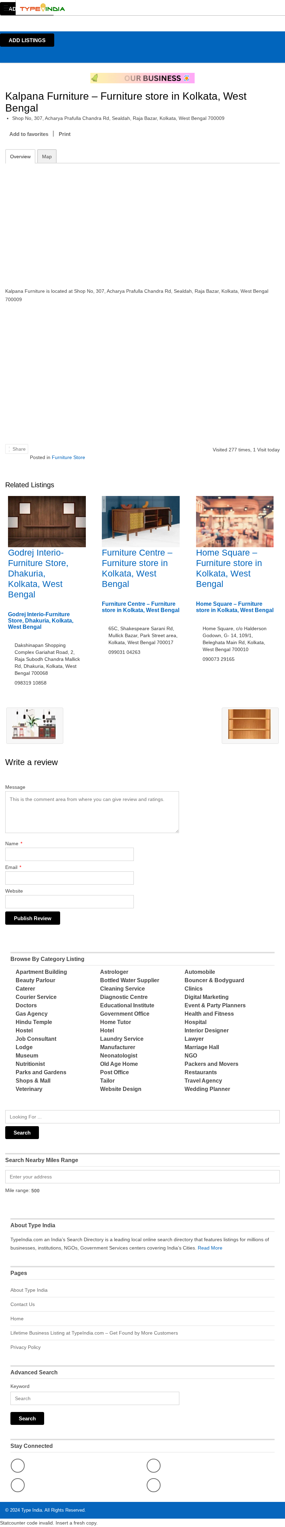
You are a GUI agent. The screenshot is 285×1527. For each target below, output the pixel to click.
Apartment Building (41, 972)
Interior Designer (207, 1030)
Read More (210, 1248)
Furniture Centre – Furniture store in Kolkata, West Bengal (140, 607)
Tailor (107, 1081)
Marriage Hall (202, 1047)
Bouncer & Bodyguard (214, 980)
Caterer (25, 989)
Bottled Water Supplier (129, 980)
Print (65, 134)
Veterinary (29, 1089)
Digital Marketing (207, 997)
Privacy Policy (25, 1347)
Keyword (20, 1386)
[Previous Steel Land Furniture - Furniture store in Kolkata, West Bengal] (34, 726)
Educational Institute (127, 1005)
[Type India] (136, 7)
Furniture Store (68, 457)
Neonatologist (118, 1056)
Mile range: (17, 1190)
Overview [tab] (20, 156)
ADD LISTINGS (27, 40)
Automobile (200, 972)
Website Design (120, 1089)
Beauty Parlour (35, 980)
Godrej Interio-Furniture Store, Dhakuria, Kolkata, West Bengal (38, 573)
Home (17, 1318)
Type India (31, 1510)
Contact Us (22, 1304)
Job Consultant (36, 1039)
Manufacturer (117, 1047)
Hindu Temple (34, 1022)
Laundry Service (122, 1039)
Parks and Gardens (41, 1072)
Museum (27, 1056)
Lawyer (194, 1039)
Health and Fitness (209, 1014)
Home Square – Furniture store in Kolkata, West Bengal (235, 607)
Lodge (24, 1047)
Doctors (26, 1005)
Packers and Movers (211, 1064)
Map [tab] (47, 156)
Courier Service (36, 997)
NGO (191, 1056)
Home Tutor (115, 1022)
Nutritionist (30, 1064)
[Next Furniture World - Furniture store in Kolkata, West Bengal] (250, 726)
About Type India (29, 1290)
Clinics (194, 989)
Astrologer (114, 972)
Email (13, 867)
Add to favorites (28, 134)
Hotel (107, 1030)
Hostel (24, 1030)
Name (13, 843)
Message (15, 787)
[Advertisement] (142, 220)
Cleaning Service (122, 989)
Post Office (114, 1072)
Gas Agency (32, 1014)
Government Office (124, 1014)
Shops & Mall (33, 1081)
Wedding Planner (207, 1089)
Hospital (195, 1022)
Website (14, 891)
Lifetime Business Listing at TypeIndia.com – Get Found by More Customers (94, 1333)
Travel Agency (203, 1081)
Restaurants (201, 1072)
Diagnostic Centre (124, 997)
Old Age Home (119, 1064)
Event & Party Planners (215, 1005)
